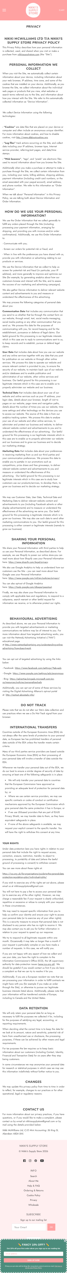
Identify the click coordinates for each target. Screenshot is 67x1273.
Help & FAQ (33, 1185)
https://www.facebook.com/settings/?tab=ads (38, 668)
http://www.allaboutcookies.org (32, 137)
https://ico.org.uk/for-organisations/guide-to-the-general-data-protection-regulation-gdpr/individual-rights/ (33, 875)
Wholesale (33, 1205)
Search (33, 1176)
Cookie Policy (33, 1195)
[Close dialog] (65, 1241)
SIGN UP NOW (33, 1260)
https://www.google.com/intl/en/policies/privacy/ (34, 578)
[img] (24, 1161)
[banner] (33, 10)
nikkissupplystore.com (28, 54)
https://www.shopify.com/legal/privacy (28, 562)
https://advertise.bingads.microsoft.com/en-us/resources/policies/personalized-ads (28, 680)
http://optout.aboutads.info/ (20, 695)
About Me (33, 1181)
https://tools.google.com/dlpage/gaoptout (30, 587)
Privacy (33, 1200)
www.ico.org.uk (46, 964)
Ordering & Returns (33, 1190)
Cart (62, 10)
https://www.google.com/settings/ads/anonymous (38, 673)
